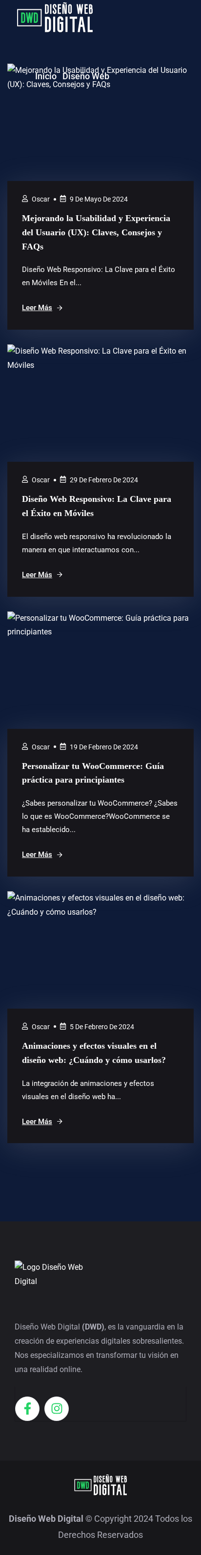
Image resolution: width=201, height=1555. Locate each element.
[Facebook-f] (27, 1409)
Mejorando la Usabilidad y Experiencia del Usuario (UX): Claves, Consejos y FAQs (96, 232)
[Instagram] (56, 1409)
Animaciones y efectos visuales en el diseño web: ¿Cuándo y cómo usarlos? (94, 1053)
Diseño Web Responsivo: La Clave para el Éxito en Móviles (96, 506)
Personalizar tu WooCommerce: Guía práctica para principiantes (93, 773)
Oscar (41, 199)
